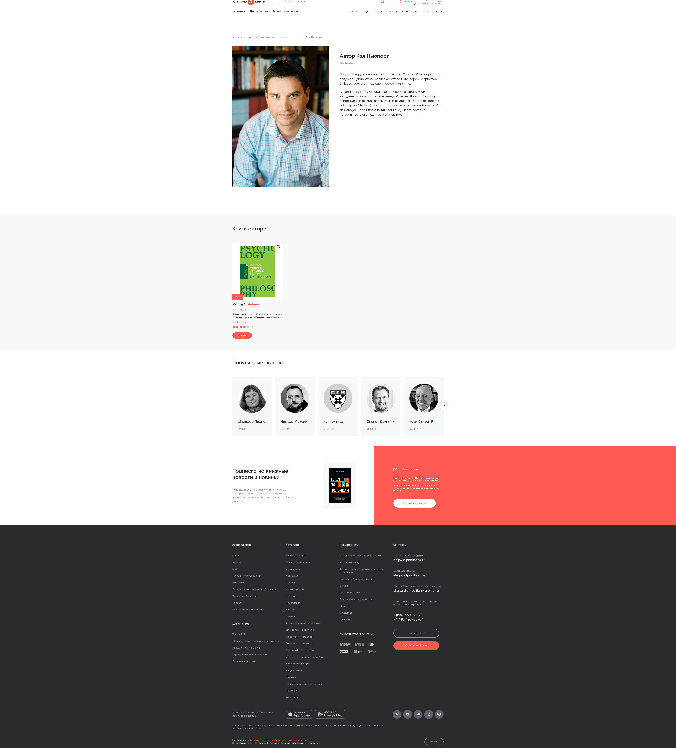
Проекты (237, 603)
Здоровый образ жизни (300, 650)
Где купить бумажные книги (356, 579)
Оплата (344, 606)
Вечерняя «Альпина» (244, 596)
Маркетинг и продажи (299, 637)
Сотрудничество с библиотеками (360, 555)
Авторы (415, 11)
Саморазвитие (295, 589)
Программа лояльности (354, 592)
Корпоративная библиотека (249, 655)
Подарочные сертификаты (356, 599)
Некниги (291, 677)
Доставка (346, 613)
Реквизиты (238, 582)
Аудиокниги (293, 569)
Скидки (366, 11)
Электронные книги (298, 562)
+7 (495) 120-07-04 (408, 619)
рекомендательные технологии (287, 740)
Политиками (401, 488)
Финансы (291, 616)
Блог (426, 11)
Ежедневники (294, 670)
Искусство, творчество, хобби (304, 657)
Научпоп (291, 596)
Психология (293, 603)
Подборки (391, 11)
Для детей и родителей (300, 630)
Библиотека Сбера (297, 664)
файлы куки (258, 740)
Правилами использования (424, 488)
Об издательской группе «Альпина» (254, 589)
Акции (404, 11)
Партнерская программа (247, 609)
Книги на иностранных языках (304, 684)
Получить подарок (415, 503)
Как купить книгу (349, 562)
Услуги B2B (238, 634)
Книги (235, 555)
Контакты (438, 11)
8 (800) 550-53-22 (407, 615)
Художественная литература (303, 623)
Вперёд (444, 406)
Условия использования (246, 576)
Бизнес (290, 609)
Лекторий (291, 11)
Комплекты (292, 691)
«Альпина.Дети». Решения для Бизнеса (255, 641)
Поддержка (416, 633)
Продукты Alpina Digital (246, 648)
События (353, 11)
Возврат (345, 619)
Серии (378, 11)
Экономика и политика (299, 643)
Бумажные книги (295, 555)
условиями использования (424, 480)
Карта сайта (294, 697)
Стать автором (416, 645)
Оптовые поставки (244, 661)
